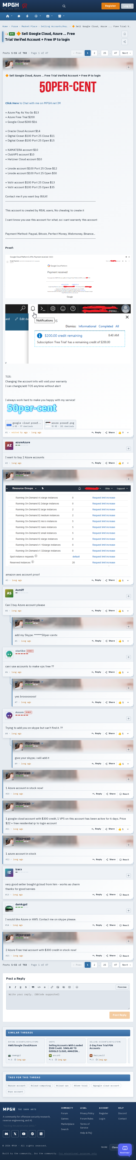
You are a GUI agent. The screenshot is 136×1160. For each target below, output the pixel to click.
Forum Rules (86, 1118)
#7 (16, 702)
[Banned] (9, 654)
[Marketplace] (61, 16)
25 (104, 53)
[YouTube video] (69, 987)
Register (110, 6)
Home (5, 26)
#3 (7, 580)
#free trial (81, 1085)
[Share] (124, 42)
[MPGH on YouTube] (23, 1133)
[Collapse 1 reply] (10, 631)
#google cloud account (106, 1085)
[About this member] (128, 67)
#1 (6, 432)
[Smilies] (77, 987)
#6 (6, 672)
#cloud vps (62, 1085)
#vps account (15, 1091)
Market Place (29, 26)
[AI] (49, 16)
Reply (98, 433)
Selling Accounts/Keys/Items (54, 26)
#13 (7, 894)
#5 (16, 641)
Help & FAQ (86, 1132)
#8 (6, 733)
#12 (7, 859)
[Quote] (33, 987)
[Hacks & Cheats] (37, 16)
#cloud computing (41, 1085)
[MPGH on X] (15, 1133)
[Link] (52, 987)
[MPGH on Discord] (6, 1133)
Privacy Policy (87, 1113)
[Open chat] (18, 16)
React (126, 794)
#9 (16, 763)
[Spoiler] (63, 987)
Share (112, 433)
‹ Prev (77, 53)
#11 (7, 829)
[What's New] (27, 16)
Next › (126, 53)
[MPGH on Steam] (32, 1133)
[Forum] (9, 16)
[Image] (58, 987)
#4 (6, 610)
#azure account (16, 1085)
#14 (7, 925)
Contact (122, 1118)
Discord (122, 1113)
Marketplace (67, 1123)
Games (65, 1118)
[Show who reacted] (128, 433)
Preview (122, 987)
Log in (127, 6)
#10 (7, 794)
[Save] (124, 34)
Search (65, 1129)
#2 (6, 463)
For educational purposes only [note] (78, 1153)
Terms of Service (85, 1125)
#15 (7, 955)
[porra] (25, 6)
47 (115, 53)
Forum (15, 26)
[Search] (64, 6)
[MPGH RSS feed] (41, 1133)
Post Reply (119, 1015)
